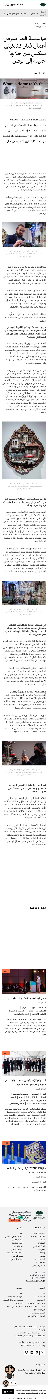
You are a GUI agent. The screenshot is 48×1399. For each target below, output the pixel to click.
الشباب (21, 1010)
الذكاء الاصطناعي (38, 1312)
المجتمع (42, 1007)
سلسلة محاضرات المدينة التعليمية (13, 1301)
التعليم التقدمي (39, 1014)
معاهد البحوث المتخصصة (39, 1298)
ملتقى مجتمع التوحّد (15, 1306)
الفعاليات (41, 1243)
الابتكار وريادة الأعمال (37, 1010)
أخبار (33, 1007)
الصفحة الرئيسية (43, 13)
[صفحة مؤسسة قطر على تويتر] (42, 1353)
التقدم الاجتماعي (21, 1014)
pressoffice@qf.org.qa (35, 1280)
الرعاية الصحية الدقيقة (36, 1103)
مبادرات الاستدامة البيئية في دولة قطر (35, 1308)
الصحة (43, 1097)
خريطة (42, 1256)
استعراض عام (40, 1259)
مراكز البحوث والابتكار (36, 1303)
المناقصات (40, 1262)
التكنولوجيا (41, 1100)
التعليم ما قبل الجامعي (14, 1236)
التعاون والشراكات (21, 1094)
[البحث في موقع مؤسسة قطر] (4, 4)
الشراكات (41, 1249)
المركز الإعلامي (39, 1246)
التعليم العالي (17, 1239)
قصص (33, 13)
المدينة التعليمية (38, 1236)
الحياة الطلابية (17, 1243)
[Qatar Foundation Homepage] (42, 4)
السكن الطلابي (17, 1249)
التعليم (25, 1007)
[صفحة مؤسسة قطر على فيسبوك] (36, 1353)
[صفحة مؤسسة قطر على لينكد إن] (31, 1353)
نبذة (21, 1233)
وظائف (42, 1252)
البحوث (12, 1010)
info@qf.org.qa (24, 1342)
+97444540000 (27, 1345)
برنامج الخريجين (17, 1256)
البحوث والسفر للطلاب (14, 1252)
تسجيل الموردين (38, 1265)
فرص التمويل (18, 1246)
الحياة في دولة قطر (15, 1296)
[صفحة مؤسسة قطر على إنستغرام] (26, 1353)
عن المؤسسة (39, 1233)
